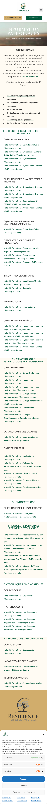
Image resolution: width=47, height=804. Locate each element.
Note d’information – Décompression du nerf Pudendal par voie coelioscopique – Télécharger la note (23, 549)
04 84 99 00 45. (31, 76)
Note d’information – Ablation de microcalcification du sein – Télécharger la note (22, 466)
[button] (43, 734)
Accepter (23, 779)
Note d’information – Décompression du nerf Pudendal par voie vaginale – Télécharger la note (23, 538)
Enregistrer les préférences (23, 792)
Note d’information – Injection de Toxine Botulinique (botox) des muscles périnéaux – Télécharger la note (23, 569)
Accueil (8, 38)
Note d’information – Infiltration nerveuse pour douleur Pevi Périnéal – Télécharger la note (23, 559)
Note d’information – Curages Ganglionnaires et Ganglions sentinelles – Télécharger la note (22, 418)
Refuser (23, 785)
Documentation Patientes (19, 38)
